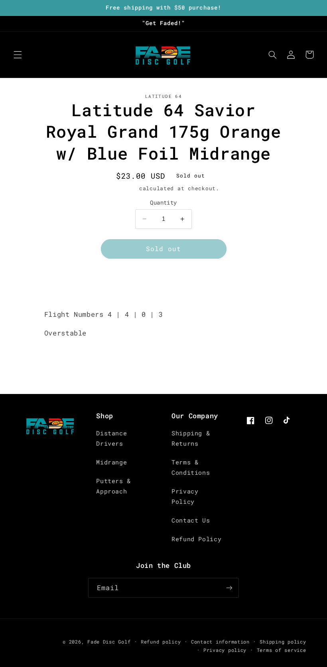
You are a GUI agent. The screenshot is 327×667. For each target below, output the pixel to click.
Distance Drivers (111, 438)
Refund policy (161, 642)
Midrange (111, 462)
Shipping (122, 188)
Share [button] (168, 289)
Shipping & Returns (190, 438)
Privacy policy (224, 650)
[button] (17, 54)
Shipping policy (283, 642)
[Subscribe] (229, 587)
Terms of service (281, 650)
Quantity (163, 202)
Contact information (220, 642)
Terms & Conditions (190, 467)
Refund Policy (196, 539)
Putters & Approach (113, 486)
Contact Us (190, 520)
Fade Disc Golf (108, 642)
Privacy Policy (184, 496)
